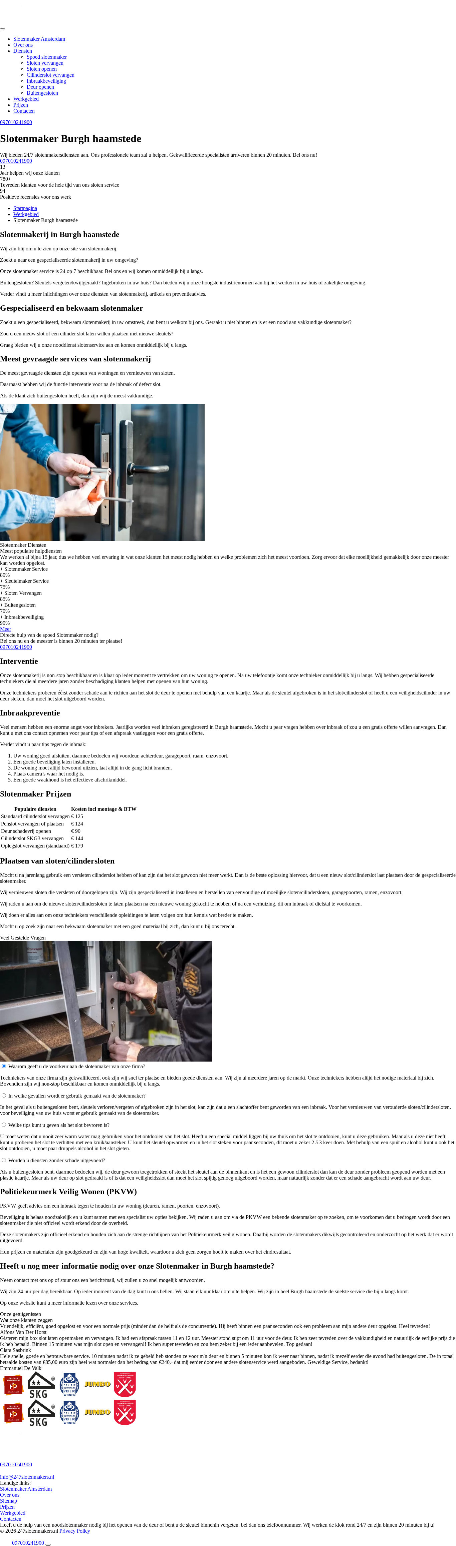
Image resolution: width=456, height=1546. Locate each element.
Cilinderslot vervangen (50, 75)
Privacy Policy (74, 1531)
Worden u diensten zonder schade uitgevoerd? (56, 1160)
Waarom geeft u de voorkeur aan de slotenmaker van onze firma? (76, 1066)
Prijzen (20, 105)
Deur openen (40, 87)
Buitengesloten (42, 93)
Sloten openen (42, 69)
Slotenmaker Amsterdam (39, 39)
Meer (5, 629)
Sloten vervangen (45, 63)
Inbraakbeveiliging (46, 81)
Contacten (24, 111)
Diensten (22, 51)
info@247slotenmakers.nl (27, 1477)
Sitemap (8, 1501)
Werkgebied (26, 99)
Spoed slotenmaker (47, 57)
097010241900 (16, 122)
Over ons (23, 45)
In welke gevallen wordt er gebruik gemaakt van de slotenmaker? (77, 1096)
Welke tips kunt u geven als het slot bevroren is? (58, 1125)
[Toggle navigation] (2, 29)
